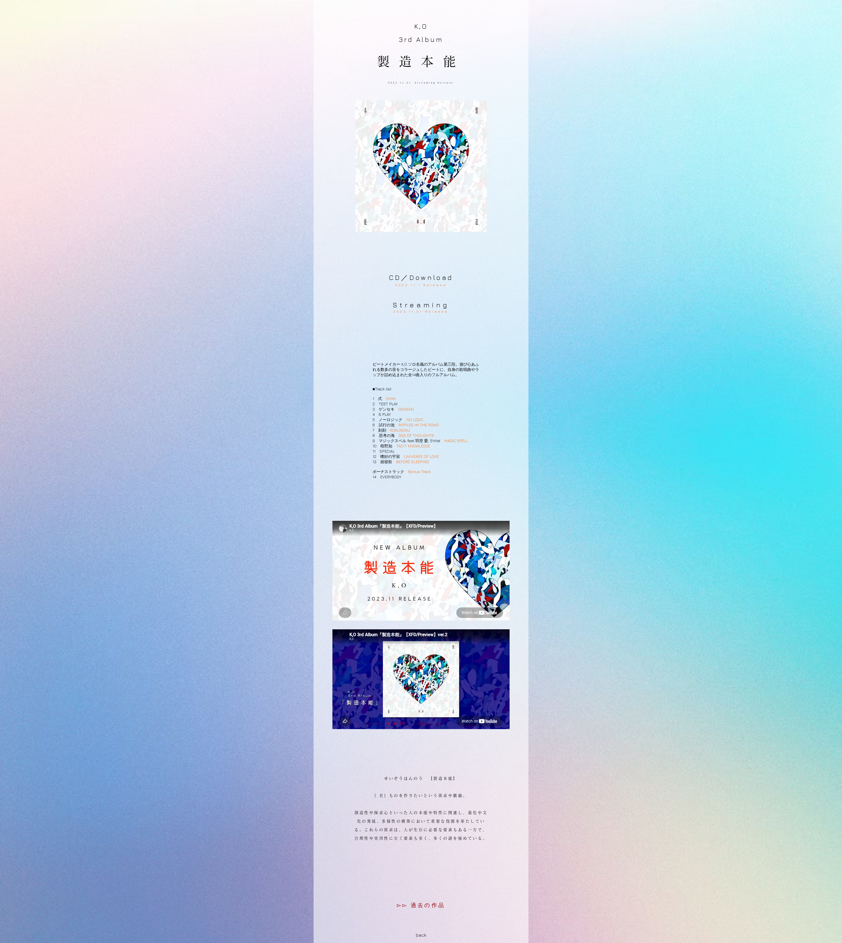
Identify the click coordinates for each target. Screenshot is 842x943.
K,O (421, 26)
